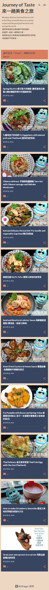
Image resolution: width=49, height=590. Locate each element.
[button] (44, 101)
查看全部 (6, 57)
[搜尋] (39, 5)
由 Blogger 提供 (26, 586)
